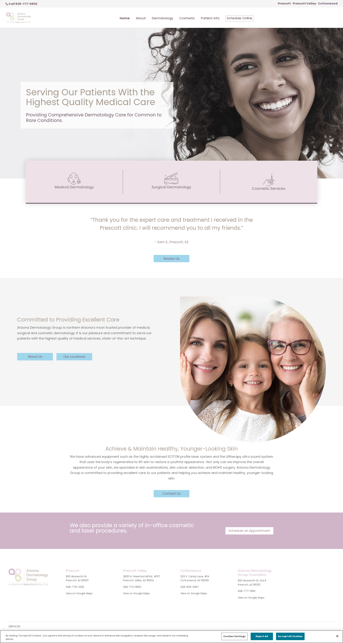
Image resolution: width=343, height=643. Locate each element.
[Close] (337, 636)
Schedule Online (239, 18)
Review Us (172, 258)
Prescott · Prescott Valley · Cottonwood (308, 4)
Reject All (262, 636)
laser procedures (104, 530)
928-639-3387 (189, 587)
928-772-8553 (132, 587)
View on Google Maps (79, 593)
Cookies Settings (234, 636)
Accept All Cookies (290, 636)
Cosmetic (187, 18)
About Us (35, 356)
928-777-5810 (246, 591)
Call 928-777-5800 (23, 4)
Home (125, 18)
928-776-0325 (75, 587)
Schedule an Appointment (249, 530)
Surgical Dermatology (171, 187)
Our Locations (74, 356)
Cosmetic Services (268, 188)
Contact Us (172, 493)
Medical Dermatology (74, 187)
